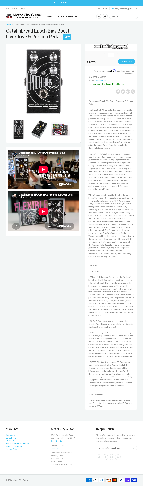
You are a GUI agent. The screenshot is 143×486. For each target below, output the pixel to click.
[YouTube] (118, 457)
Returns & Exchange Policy (17, 443)
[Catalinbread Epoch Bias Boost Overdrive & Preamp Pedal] (43, 81)
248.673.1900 (101, 8)
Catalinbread (100, 80)
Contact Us (11, 435)
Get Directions (57, 441)
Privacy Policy (12, 449)
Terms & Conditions (14, 446)
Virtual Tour (11, 438)
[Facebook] (105, 457)
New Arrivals (11, 8)
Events (24, 8)
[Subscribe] (134, 448)
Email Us (54, 448)
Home (50, 16)
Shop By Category (67, 16)
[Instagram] (111, 457)
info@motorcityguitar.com (126, 8)
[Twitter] (99, 457)
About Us (10, 440)
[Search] (134, 16)
